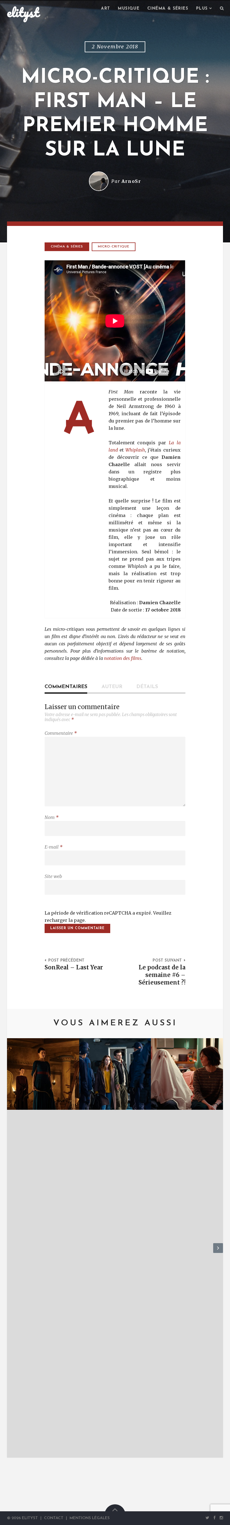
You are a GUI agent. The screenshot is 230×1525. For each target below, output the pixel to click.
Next (218, 1252)
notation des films (122, 658)
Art (105, 8)
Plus (202, 8)
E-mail (54, 847)
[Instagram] (220, 1518)
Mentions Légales (90, 1518)
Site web (53, 876)
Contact (53, 1518)
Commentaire (61, 733)
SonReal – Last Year (74, 967)
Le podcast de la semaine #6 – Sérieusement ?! (162, 975)
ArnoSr (131, 181)
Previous (12, 1252)
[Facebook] (214, 1518)
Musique (128, 8)
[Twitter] (207, 1518)
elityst (23, 12)
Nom (52, 817)
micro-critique (113, 246)
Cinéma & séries (167, 8)
